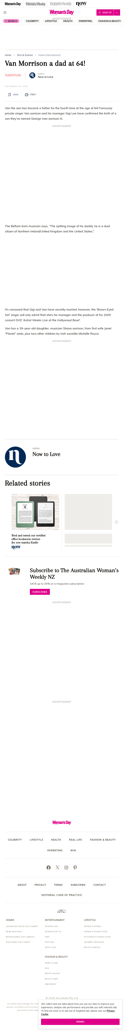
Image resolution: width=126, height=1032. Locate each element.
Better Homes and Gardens (20, 937)
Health (56, 839)
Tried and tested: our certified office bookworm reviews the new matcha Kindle (28, 539)
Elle (47, 968)
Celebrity (32, 21)
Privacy (40, 885)
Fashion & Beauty (109, 21)
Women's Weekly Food (95, 932)
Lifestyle (51, 21)
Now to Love (45, 76)
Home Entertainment (49, 55)
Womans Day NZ (53, 932)
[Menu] (5, 12)
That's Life (50, 947)
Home (8, 55)
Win (73, 850)
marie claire (51, 963)
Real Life (75, 839)
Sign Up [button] (107, 12)
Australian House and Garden (22, 926)
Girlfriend (50, 984)
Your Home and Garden (18, 942)
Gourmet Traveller (94, 942)
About (22, 885)
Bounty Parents (92, 947)
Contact (99, 885)
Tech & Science (25, 55)
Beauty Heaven (52, 973)
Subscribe (78, 885)
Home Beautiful (14, 932)
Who (47, 937)
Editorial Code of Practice (62, 895)
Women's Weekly (92, 926)
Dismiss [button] (80, 1022)
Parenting (85, 21)
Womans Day (51, 926)
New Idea (50, 942)
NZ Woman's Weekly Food (97, 937)
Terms (58, 885)
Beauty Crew (51, 979)
